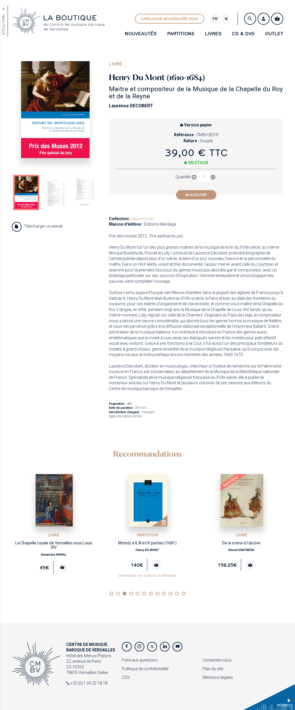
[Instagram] (139, 647)
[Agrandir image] (55, 109)
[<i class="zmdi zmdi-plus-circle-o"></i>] (213, 177)
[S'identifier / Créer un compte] (264, 19)
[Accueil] (58, 30)
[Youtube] (177, 647)
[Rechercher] (250, 19)
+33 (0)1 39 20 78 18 (88, 683)
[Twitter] (152, 647)
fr (215, 18)
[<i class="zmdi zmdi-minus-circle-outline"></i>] (194, 177)
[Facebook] (127, 647)
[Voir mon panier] (277, 19)
